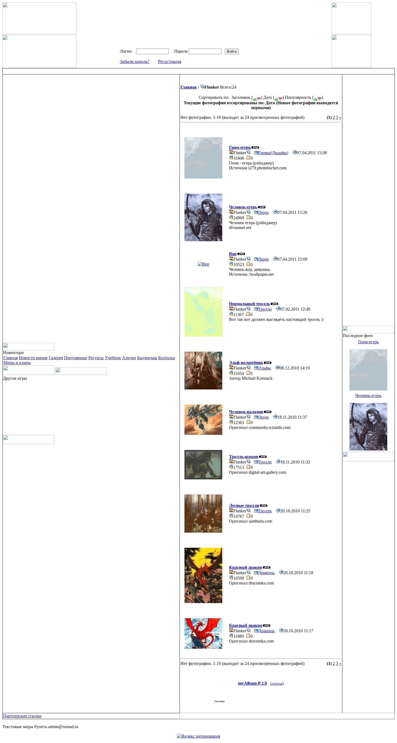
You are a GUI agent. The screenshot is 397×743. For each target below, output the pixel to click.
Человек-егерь (368, 395)
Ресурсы (96, 357)
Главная (10, 357)
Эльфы (264, 368)
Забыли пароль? (134, 61)
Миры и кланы (17, 362)
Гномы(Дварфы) (273, 152)
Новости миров (33, 357)
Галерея (56, 357)
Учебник (113, 357)
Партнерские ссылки (22, 716)
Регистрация (169, 61)
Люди (263, 212)
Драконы (266, 572)
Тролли (265, 309)
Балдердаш (147, 357)
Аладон (129, 357)
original (277, 683)
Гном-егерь (368, 341)
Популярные (75, 357)
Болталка (166, 357)
